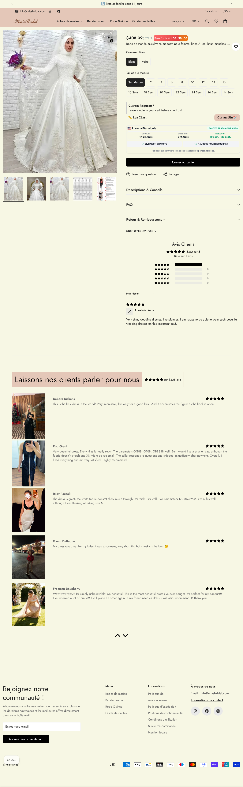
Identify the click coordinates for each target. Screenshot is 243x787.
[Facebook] (58, 11)
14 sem (228, 92)
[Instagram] (49, 11)
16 (224, 82)
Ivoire (144, 61)
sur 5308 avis (172, 379)
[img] (135, 304)
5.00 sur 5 (193, 251)
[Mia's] (26, 21)
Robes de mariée (68, 21)
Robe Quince (119, 21)
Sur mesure (135, 82)
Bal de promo (96, 21)
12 (203, 82)
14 (213, 82)
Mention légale (157, 732)
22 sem (180, 92)
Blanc (131, 61)
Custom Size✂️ (227, 117)
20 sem (164, 92)
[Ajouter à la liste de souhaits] (236, 46)
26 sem (212, 92)
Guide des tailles (143, 21)
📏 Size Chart (137, 117)
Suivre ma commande (162, 726)
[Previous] (12, 4)
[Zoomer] (108, 38)
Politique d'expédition (162, 706)
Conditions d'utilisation (162, 719)
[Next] (231, 4)
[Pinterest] (195, 711)
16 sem (133, 92)
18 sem (148, 92)
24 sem (196, 92)
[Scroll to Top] (235, 766)
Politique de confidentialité (165, 713)
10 (192, 82)
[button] (225, 21)
